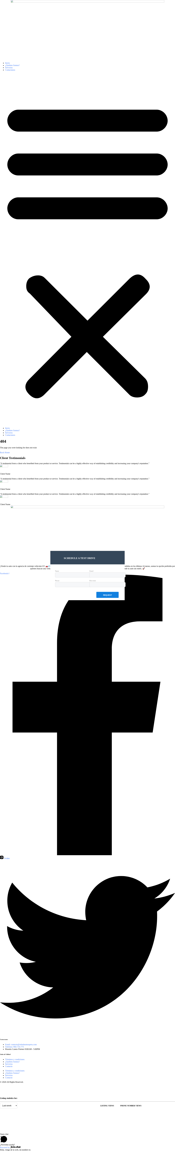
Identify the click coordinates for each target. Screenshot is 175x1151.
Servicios (9, 68)
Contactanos (10, 70)
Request (107, 595)
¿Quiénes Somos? (12, 65)
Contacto (8, 1066)
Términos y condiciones (14, 1059)
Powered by (5, 1147)
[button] (87, 249)
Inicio (7, 63)
